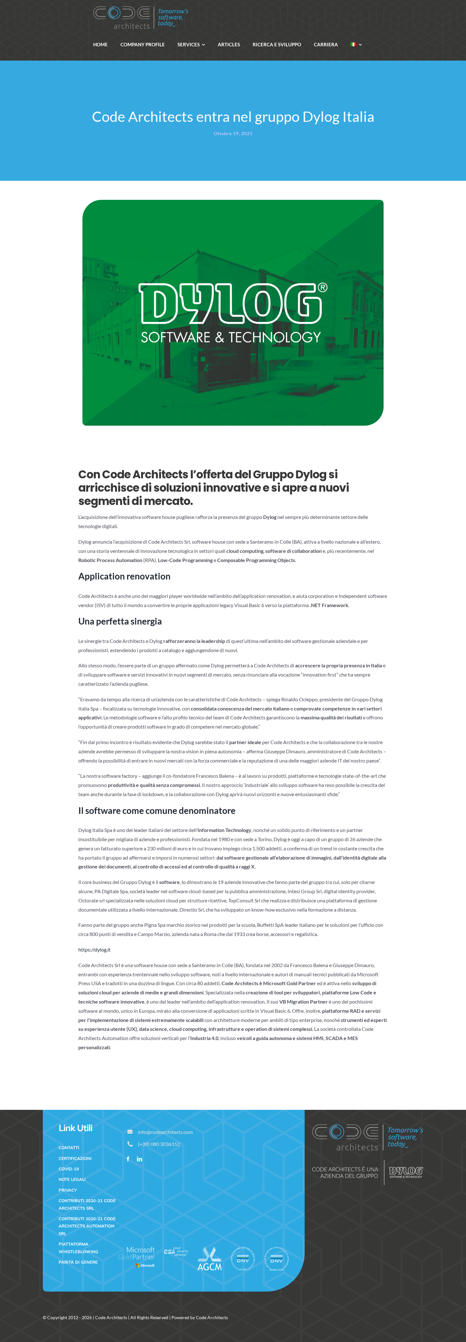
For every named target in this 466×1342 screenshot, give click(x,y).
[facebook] (128, 1159)
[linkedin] (139, 1159)
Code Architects (111, 1317)
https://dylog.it (94, 949)
